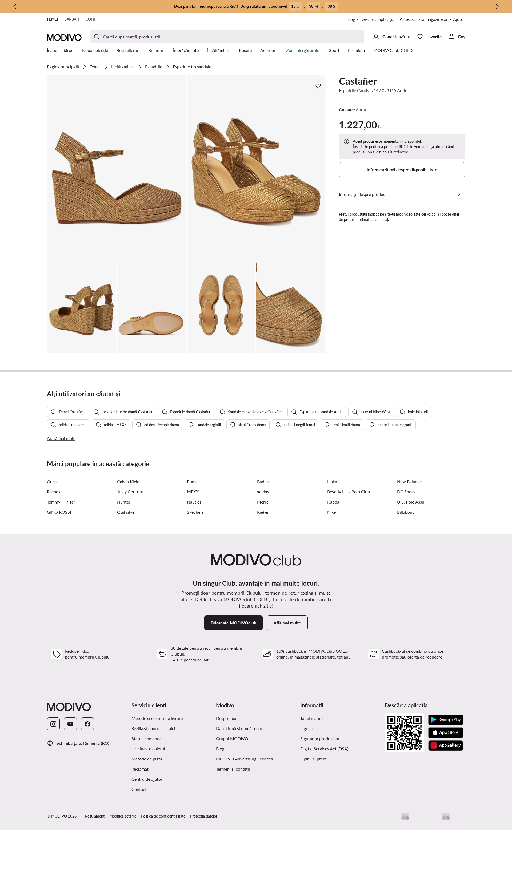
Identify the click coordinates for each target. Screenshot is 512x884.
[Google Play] (445, 720)
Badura (263, 481)
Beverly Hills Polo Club (348, 491)
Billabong (405, 511)
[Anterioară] (15, 6)
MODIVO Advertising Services (244, 758)
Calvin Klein (128, 481)
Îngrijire (307, 728)
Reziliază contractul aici (153, 728)
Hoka (332, 481)
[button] (116, 168)
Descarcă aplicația (377, 19)
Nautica (194, 501)
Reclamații (141, 768)
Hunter (123, 501)
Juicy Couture (130, 491)
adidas (263, 491)
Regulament (95, 816)
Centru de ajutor (146, 779)
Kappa (333, 501)
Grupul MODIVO (232, 738)
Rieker (263, 511)
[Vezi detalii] (458, 194)
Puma (192, 481)
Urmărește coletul (148, 748)
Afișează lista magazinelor (424, 19)
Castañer (358, 81)
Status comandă (146, 738)
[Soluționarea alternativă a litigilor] (405, 816)
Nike (331, 511)
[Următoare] (497, 6)
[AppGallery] (445, 745)
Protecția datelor (203, 816)
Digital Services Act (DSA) (324, 748)
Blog (351, 19)
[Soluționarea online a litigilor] (446, 816)
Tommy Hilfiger (61, 501)
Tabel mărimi (312, 718)
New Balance (409, 481)
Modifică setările (122, 816)
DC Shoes (406, 491)
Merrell (264, 501)
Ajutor (459, 19)
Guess (52, 481)
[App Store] (445, 732)
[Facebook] (87, 723)
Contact (139, 789)
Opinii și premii (314, 758)
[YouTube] (70, 723)
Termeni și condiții (233, 768)
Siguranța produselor (319, 738)
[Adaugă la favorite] (319, 86)
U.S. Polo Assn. (411, 501)
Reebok (54, 491)
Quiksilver (126, 511)
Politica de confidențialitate (163, 816)
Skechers (195, 511)
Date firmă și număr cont (239, 728)
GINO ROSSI (59, 511)
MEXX (193, 491)
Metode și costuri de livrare (157, 718)
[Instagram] (53, 723)
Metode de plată (146, 758)
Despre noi (226, 718)
